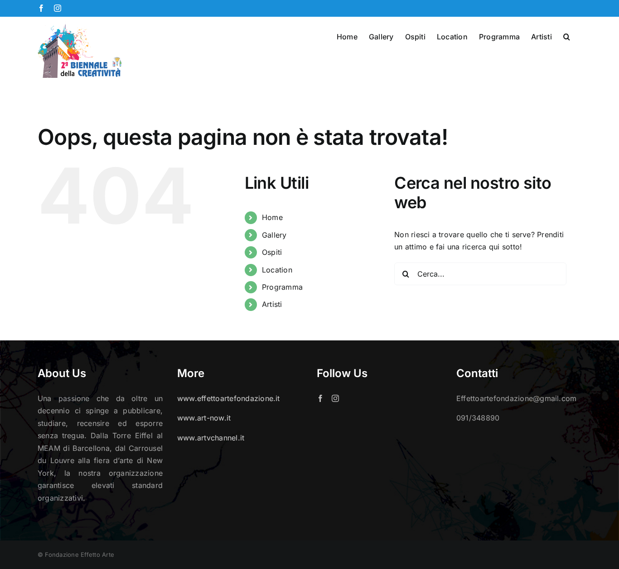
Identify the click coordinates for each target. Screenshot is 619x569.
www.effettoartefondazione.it (228, 398)
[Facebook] (320, 398)
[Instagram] (335, 398)
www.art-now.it (204, 417)
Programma (282, 287)
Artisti (272, 304)
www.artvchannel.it (210, 437)
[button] (566, 36)
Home (272, 217)
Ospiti (272, 252)
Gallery (274, 234)
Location (277, 269)
